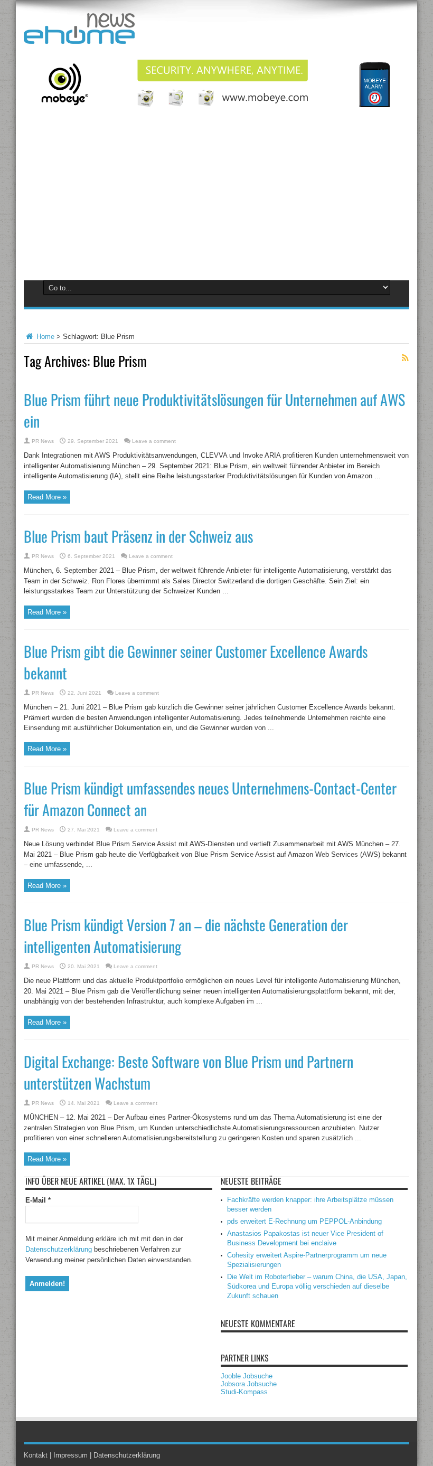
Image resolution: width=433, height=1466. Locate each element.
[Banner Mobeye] (216, 105)
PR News (43, 441)
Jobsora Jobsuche (249, 1384)
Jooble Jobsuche (246, 1376)
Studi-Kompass (244, 1392)
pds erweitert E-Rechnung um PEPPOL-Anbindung (304, 1221)
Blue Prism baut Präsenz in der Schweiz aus (138, 536)
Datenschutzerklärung (58, 1249)
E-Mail (38, 1200)
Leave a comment (154, 441)
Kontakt (36, 1455)
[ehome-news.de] (79, 36)
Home (44, 337)
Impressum (70, 1455)
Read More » (47, 497)
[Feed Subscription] (405, 358)
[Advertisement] (216, 199)
